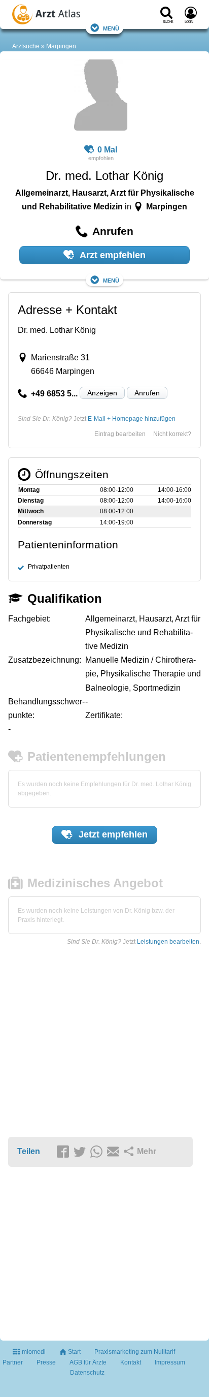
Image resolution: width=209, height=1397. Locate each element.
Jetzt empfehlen (112, 834)
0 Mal (107, 149)
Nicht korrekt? (172, 434)
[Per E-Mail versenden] (114, 1152)
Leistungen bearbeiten (168, 941)
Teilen (28, 1151)
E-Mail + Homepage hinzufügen (132, 418)
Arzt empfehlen (112, 255)
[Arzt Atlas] (63, 15)
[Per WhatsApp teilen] (98, 1152)
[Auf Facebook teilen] (64, 1152)
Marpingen (61, 46)
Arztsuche (26, 46)
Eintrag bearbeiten (120, 434)
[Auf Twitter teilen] (81, 1152)
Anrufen (147, 393)
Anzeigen (102, 393)
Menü (111, 27)
